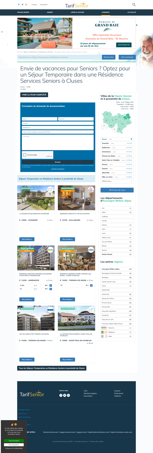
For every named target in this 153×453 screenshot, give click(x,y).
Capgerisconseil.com (67, 432)
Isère (116, 229)
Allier (116, 212)
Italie (119, 336)
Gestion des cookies (96, 441)
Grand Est (116, 294)
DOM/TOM (106, 290)
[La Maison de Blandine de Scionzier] (36, 197)
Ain (116, 208)
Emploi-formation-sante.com (121, 432)
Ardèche (105, 217)
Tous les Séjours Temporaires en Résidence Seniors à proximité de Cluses (52, 368)
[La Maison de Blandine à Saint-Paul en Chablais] (76, 318)
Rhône (116, 246)
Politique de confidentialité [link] (14, 448)
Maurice (119, 328)
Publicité (117, 396)
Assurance (22, 413)
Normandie (116, 307)
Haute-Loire (116, 238)
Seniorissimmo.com (50, 432)
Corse (116, 286)
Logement (106, 12)
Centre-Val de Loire (116, 282)
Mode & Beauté (24, 417)
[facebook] (18, 4)
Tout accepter (14, 441)
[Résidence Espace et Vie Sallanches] (76, 197)
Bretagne (116, 277)
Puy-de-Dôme (116, 242)
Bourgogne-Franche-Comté (116, 273)
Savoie (116, 250)
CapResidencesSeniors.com (98, 432)
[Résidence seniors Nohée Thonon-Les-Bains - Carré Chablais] (76, 258)
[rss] (26, 4)
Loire (116, 233)
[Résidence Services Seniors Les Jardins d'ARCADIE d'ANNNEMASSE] (36, 258)
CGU (85, 391)
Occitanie (116, 315)
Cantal (104, 221)
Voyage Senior (23, 12)
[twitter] (22, 4)
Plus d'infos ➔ (27, 239)
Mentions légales (90, 393)
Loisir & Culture (77, 12)
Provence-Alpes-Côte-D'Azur (116, 324)
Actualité (132, 12)
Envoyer (58, 162)
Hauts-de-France (116, 298)
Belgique (119, 332)
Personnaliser (14, 445)
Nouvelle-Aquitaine (116, 311)
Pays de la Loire (116, 319)
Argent (50, 12)
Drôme (116, 225)
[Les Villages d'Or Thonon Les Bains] (36, 318)
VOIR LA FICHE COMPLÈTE (34, 95)
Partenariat (118, 393)
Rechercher (109, 57)
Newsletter (44, 5)
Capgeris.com (81, 432)
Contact (34, 5)
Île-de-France (116, 303)
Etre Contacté (127, 57)
